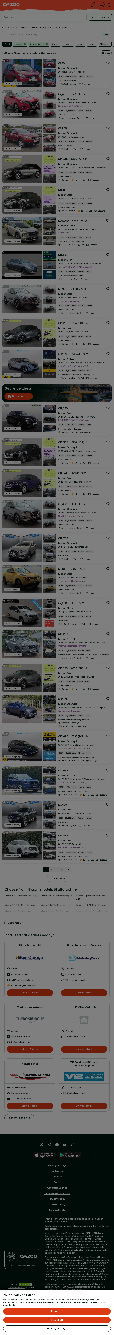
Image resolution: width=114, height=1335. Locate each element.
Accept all (57, 1311)
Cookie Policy (95, 1302)
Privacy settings (57, 1328)
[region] (57, 1312)
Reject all (57, 1320)
